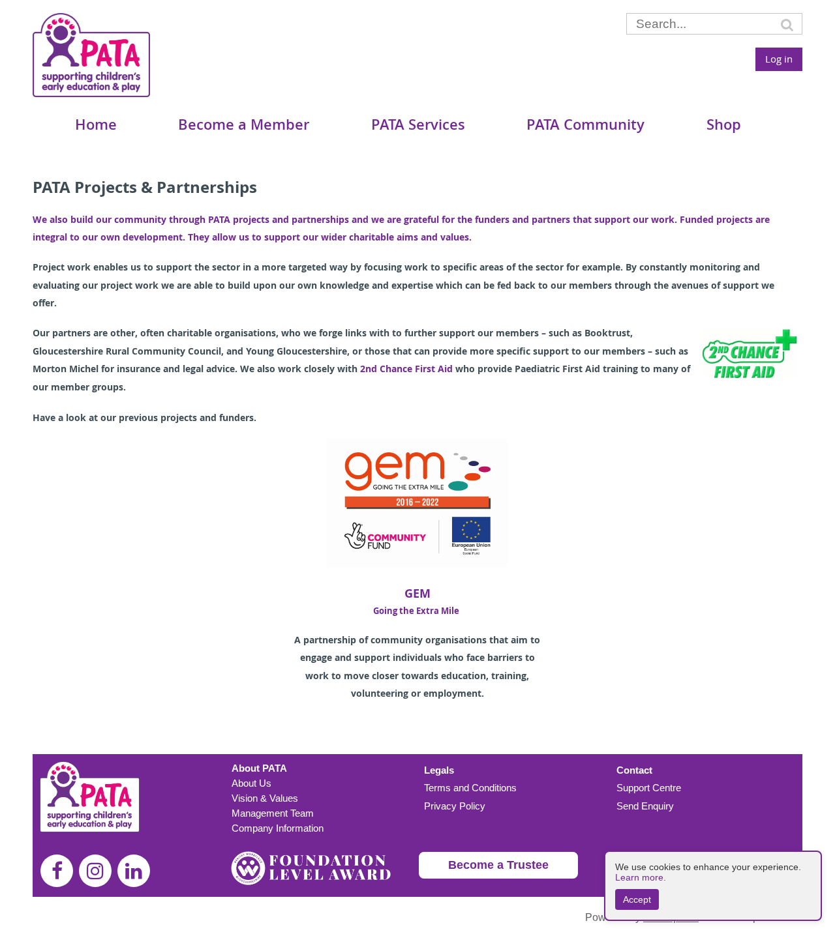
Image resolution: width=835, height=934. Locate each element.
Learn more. (640, 877)
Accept (637, 899)
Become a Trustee (498, 864)
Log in (779, 58)
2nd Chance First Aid (406, 368)
